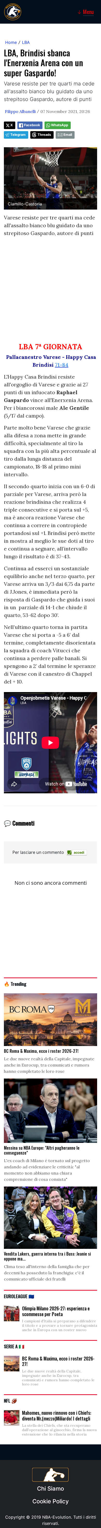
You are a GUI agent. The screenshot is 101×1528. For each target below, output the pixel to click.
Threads (44, 135)
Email (67, 135)
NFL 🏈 (10, 1400)
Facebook (32, 125)
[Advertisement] (50, 292)
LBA (26, 42)
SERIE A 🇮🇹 (14, 1346)
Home (11, 42)
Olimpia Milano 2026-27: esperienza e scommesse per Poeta (56, 1311)
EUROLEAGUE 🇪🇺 (19, 1296)
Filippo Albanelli (20, 111)
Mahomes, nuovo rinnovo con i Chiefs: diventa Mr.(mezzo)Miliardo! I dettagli (56, 1415)
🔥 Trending (15, 983)
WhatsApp (59, 125)
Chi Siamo (50, 1488)
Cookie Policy (50, 1501)
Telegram (18, 135)
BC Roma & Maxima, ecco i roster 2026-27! (58, 1361)
